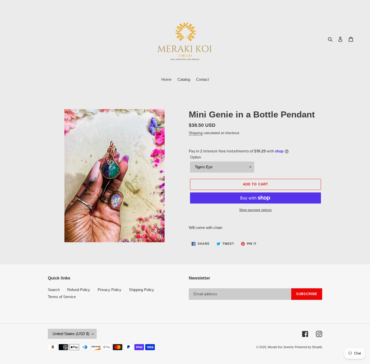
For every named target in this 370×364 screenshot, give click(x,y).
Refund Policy (78, 290)
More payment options (255, 210)
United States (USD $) (71, 334)
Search (54, 290)
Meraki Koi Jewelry (281, 347)
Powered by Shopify (308, 347)
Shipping (196, 133)
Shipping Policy (141, 290)
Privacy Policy (109, 290)
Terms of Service (62, 297)
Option (195, 157)
